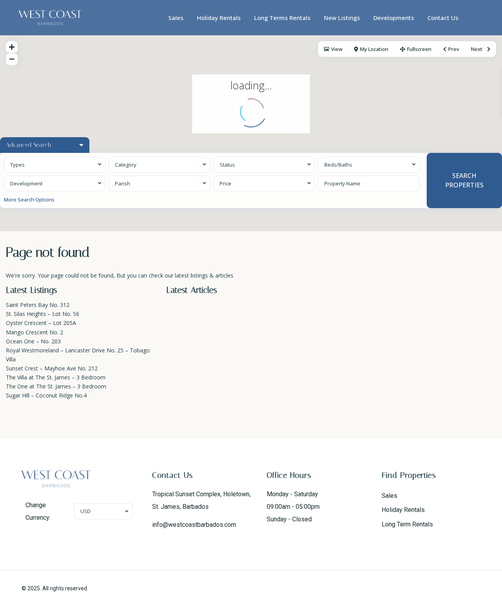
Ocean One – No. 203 (33, 341)
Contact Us (442, 18)
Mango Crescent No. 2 (34, 332)
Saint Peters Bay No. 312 (37, 304)
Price (225, 183)
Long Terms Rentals (282, 18)
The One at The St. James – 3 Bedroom (56, 386)
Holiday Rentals (219, 18)
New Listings (342, 18)
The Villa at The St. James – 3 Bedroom (55, 377)
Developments (393, 18)
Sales (176, 18)
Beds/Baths (338, 164)
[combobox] (54, 164)
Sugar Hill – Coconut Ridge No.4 (46, 395)
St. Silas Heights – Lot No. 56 (42, 314)
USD (85, 511)
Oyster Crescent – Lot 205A (41, 323)
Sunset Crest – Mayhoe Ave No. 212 (52, 368)
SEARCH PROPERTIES (464, 180)
